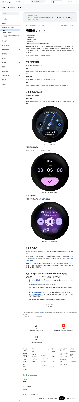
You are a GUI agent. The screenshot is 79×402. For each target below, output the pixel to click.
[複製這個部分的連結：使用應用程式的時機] (44, 92)
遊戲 (33, 351)
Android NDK (63, 364)
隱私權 (33, 361)
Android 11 (53, 366)
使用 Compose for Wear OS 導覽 (38, 287)
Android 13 (53, 361)
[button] (9, 23)
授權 (28, 394)
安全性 (24, 359)
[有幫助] (70, 25)
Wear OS (20, 8)
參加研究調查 (73, 361)
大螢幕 (43, 353)
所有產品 (25, 389)
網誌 (24, 366)
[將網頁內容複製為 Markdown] (44, 31)
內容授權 (42, 312)
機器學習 (34, 354)
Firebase (25, 384)
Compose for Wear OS (32, 263)
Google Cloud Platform (28, 386)
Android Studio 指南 (64, 353)
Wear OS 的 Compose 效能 (37, 299)
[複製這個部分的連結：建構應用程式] (38, 248)
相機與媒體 (34, 359)
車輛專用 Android (43, 362)
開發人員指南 (63, 357)
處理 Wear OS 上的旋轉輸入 (37, 292)
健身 (43, 199)
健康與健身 (34, 356)
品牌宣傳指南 (34, 394)
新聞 (24, 364)
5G (33, 364)
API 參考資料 (63, 359)
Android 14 (53, 359)
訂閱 (61, 398)
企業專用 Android (25, 356)
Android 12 (53, 364)
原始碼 (24, 361)
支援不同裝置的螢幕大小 (36, 295)
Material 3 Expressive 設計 (49, 263)
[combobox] (38, 1)
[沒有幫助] (73, 25)
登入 (76, 2)
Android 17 (53, 351)
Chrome (25, 381)
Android (25, 353)
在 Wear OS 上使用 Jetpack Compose (40, 280)
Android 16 (53, 354)
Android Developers (30, 25)
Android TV (44, 365)
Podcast (25, 369)
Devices (12, 8)
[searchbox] (10, 13)
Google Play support (72, 358)
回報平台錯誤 (73, 351)
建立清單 (31, 284)
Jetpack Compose (31, 251)
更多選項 (18, 2)
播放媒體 (48, 199)
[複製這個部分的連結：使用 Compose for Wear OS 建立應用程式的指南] (68, 274)
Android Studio (68, 2)
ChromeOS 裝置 (44, 358)
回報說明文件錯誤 (73, 354)
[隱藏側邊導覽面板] (18, 399)
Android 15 (53, 356)
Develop (4, 8)
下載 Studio (63, 361)
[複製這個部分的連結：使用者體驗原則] (40, 62)
